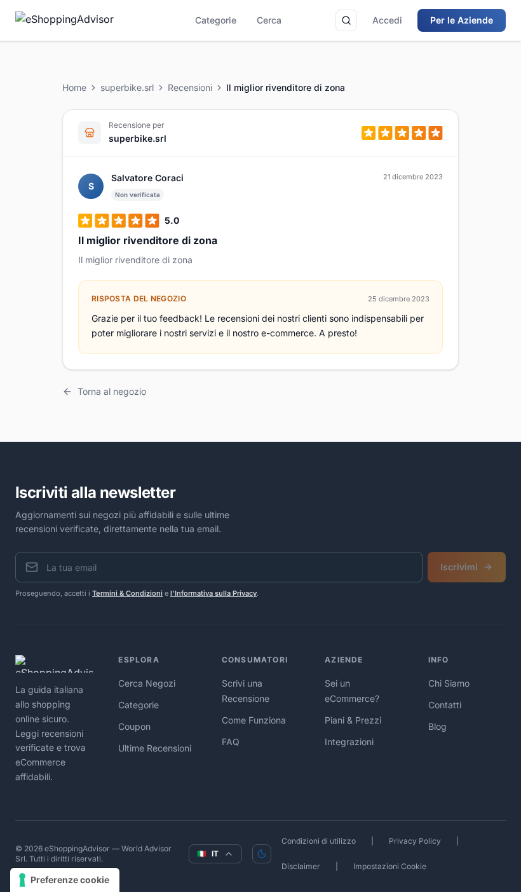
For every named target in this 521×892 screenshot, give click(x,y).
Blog (437, 726)
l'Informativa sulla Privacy (213, 593)
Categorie (215, 20)
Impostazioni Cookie (389, 866)
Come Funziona (254, 720)
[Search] (346, 20)
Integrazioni (349, 741)
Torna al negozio (112, 391)
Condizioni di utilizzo (318, 841)
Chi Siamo (449, 683)
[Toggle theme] (261, 853)
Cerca (269, 20)
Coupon (134, 726)
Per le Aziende (461, 20)
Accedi (387, 20)
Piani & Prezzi (353, 720)
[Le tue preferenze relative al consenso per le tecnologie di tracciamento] (64, 880)
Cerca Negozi (146, 683)
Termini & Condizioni (127, 593)
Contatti (444, 704)
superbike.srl (127, 87)
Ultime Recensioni (154, 748)
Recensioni (190, 87)
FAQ (231, 741)
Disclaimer (300, 866)
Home (74, 87)
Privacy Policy (415, 841)
